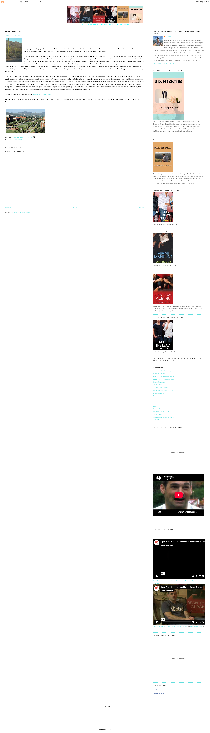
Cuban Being (157, 385)
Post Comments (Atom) (22, 212)
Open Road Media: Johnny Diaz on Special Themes (170, 626)
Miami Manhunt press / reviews (163, 390)
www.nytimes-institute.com (42, 94)
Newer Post (9, 207)
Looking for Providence (160, 387)
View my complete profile (163, 63)
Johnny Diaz (171, 36)
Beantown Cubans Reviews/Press (164, 376)
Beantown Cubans (159, 373)
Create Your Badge (158, 693)
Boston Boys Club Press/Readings (164, 379)
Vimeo (157, 583)
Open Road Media (198, 581)
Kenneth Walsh (158, 409)
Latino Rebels (157, 414)
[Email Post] (34, 137)
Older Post (141, 207)
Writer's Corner (18, 139)
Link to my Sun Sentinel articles (163, 417)
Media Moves (157, 420)
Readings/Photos (158, 393)
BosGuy (155, 406)
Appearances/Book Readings (162, 371)
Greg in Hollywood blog (161, 411)
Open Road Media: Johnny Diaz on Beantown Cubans (170, 581)
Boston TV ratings (159, 382)
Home (75, 207)
